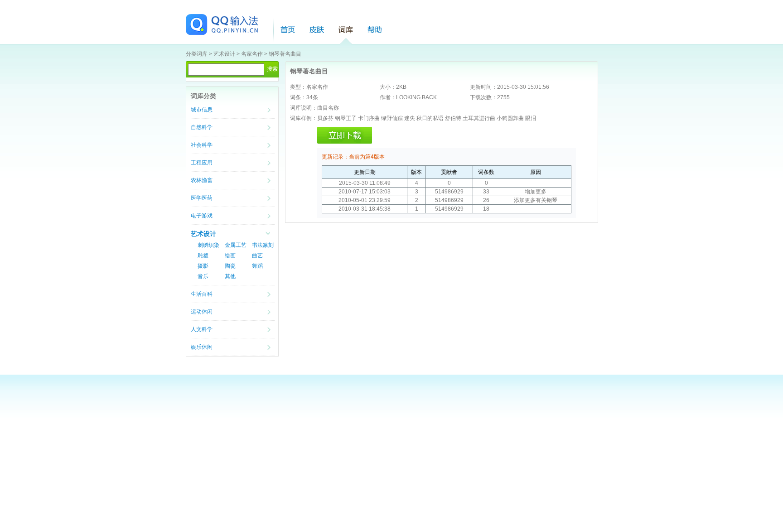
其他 (230, 276)
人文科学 (202, 329)
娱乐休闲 (202, 347)
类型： (298, 87)
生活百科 (202, 294)
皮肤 (316, 30)
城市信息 (202, 109)
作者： (388, 97)
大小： (388, 87)
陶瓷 (230, 266)
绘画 (230, 255)
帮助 (374, 30)
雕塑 (203, 255)
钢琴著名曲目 (285, 54)
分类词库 (197, 54)
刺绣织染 (208, 245)
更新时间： (483, 87)
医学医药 (202, 198)
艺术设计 (224, 54)
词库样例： (303, 118)
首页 (287, 30)
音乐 (203, 276)
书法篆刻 (263, 245)
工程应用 (202, 162)
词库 (345, 30)
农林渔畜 (202, 180)
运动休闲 (202, 311)
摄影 (203, 266)
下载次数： (483, 97)
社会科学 (202, 145)
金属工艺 (235, 245)
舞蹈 (257, 266)
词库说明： (303, 108)
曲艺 (257, 255)
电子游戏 (202, 215)
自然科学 (202, 127)
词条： (298, 97)
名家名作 (252, 54)
